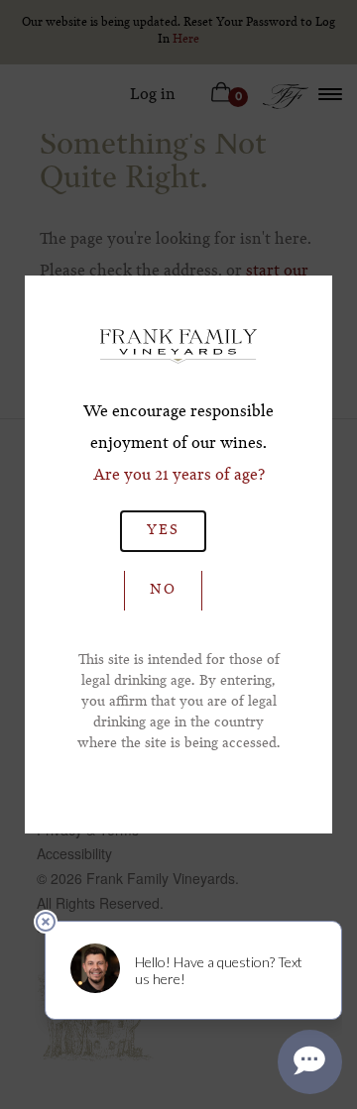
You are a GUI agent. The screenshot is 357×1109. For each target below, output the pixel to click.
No (163, 590)
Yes (162, 530)
